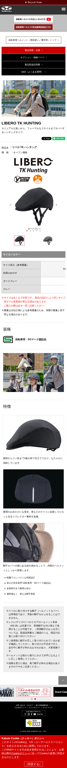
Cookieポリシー (20, 707)
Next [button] (56, 205)
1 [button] (26, 230)
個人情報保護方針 (42, 705)
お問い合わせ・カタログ (24, 705)
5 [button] (40, 230)
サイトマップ (47, 707)
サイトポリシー (34, 707)
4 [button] (36, 230)
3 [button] (33, 230)
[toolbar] (34, 208)
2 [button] (30, 230)
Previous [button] (10, 205)
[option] (34, 208)
